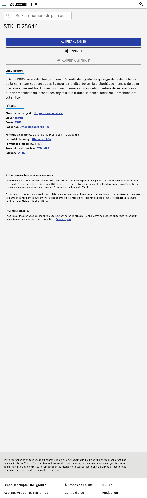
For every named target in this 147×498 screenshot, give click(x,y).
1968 (18, 122)
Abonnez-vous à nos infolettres (26, 493)
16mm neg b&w (41, 139)
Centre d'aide (74, 493)
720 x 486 (43, 148)
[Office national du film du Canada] (18, 4)
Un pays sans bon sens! (48, 113)
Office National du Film (34, 127)
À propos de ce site (79, 485)
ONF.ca (107, 485)
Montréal (18, 118)
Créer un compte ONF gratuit (25, 485)
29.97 (21, 153)
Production (110, 493)
